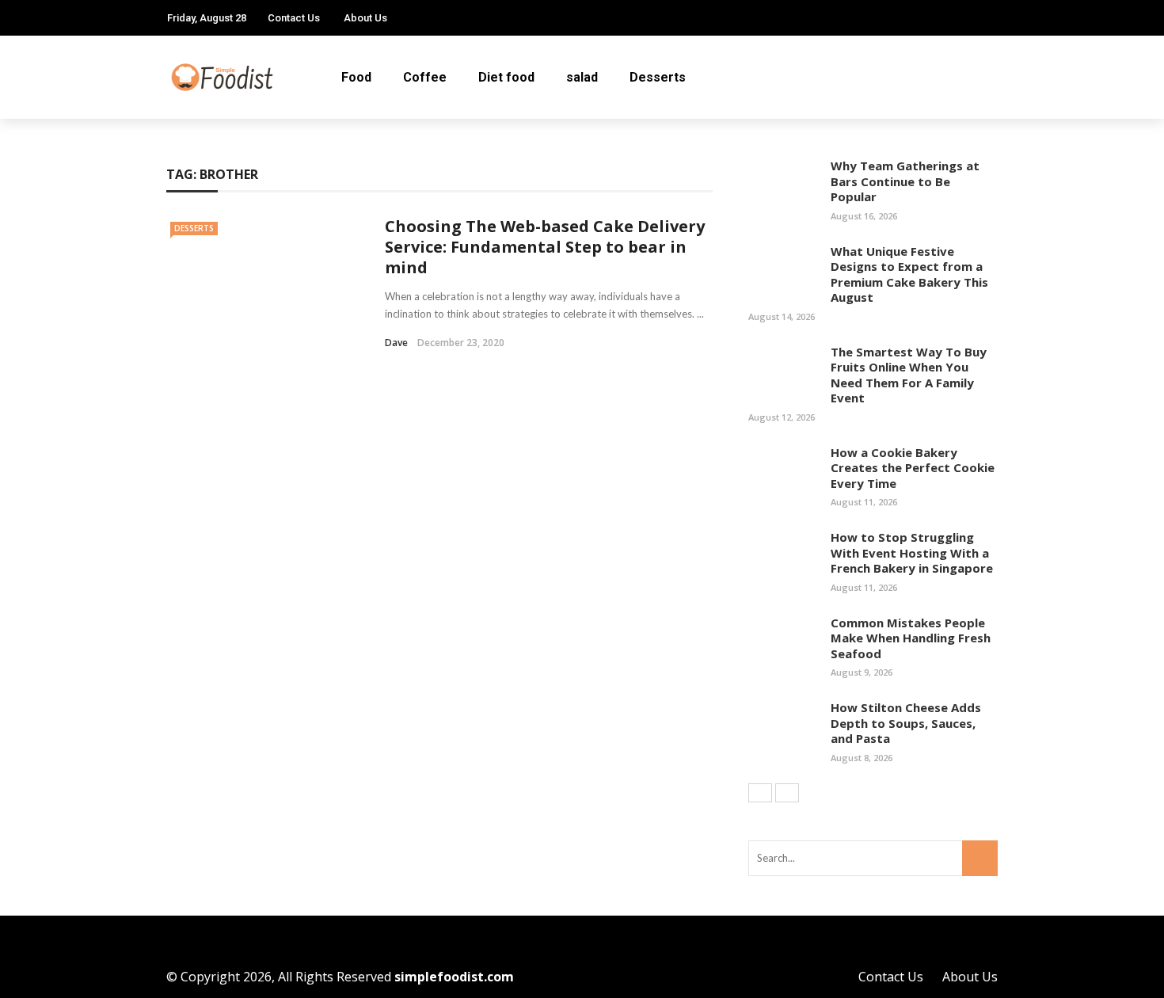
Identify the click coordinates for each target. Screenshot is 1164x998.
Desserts (658, 77)
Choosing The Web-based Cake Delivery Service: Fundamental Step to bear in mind (545, 246)
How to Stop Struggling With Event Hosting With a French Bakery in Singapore (912, 552)
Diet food (506, 77)
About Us (365, 18)
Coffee (425, 77)
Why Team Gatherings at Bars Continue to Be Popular (905, 181)
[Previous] (760, 792)
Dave (396, 342)
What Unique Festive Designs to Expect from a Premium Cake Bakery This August (909, 274)
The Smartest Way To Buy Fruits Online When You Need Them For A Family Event (909, 375)
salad (582, 77)
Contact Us (294, 18)
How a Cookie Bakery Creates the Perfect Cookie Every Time (913, 467)
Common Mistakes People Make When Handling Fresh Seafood (911, 638)
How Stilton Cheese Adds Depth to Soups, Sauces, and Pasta (906, 722)
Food (356, 77)
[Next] (787, 792)
